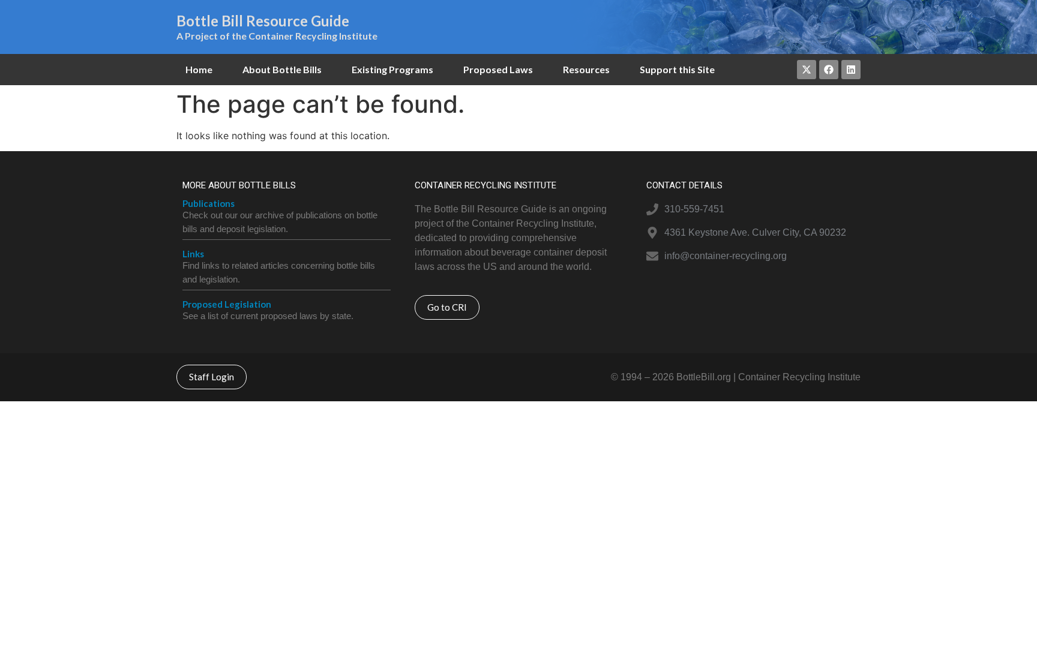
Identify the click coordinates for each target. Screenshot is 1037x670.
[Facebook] (828, 69)
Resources (586, 69)
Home (198, 69)
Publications (208, 203)
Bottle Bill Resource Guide (262, 20)
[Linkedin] (851, 69)
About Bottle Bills (282, 69)
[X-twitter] (806, 69)
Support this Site (677, 69)
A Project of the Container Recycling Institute (276, 35)
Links (193, 253)
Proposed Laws (498, 69)
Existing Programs (392, 69)
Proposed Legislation (226, 304)
